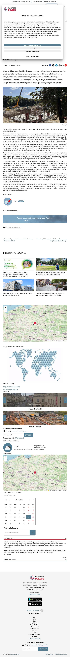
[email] (60, 65)
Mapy (34, 617)
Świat (34, 621)
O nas (34, 632)
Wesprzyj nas (49, 654)
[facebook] (50, 65)
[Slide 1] (30, 405)
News (34, 619)
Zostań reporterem (50, 1)
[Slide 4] (40, 405)
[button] (35, 323)
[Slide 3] (36, 405)
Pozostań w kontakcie (33, 610)
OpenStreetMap (57, 340)
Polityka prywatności (61, 654)
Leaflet (50, 340)
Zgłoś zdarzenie (37, 1)
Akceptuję (18, 431)
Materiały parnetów (34, 634)
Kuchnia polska (34, 628)
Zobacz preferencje (32, 51)
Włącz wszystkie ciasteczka (32, 45)
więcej (64, 557)
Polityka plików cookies (32, 56)
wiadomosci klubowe (13, 227)
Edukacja (34, 630)
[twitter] (53, 65)
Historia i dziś (34, 627)
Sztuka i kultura (34, 625)
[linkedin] (56, 65)
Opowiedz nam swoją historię (21, 1)
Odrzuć (32, 48)
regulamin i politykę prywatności (21, 431)
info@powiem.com (35, 594)
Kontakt (34, 636)
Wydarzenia (34, 623)
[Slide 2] (33, 405)
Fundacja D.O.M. (15, 654)
